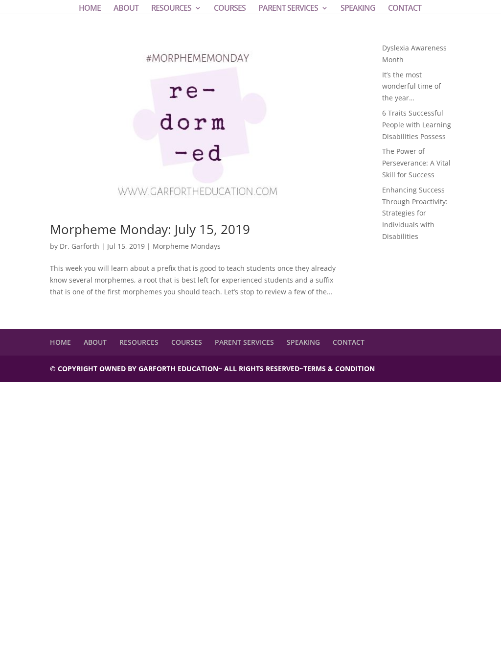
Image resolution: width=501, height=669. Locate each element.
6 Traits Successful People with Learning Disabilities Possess (416, 124)
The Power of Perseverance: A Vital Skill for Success (416, 162)
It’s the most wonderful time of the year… (411, 86)
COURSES (230, 8)
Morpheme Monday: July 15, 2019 (150, 229)
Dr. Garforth (79, 246)
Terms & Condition (339, 368)
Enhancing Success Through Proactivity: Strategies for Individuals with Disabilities (415, 213)
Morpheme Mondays (187, 246)
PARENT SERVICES (288, 8)
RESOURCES (171, 8)
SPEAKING (358, 8)
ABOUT (126, 8)
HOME (90, 8)
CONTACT (404, 8)
